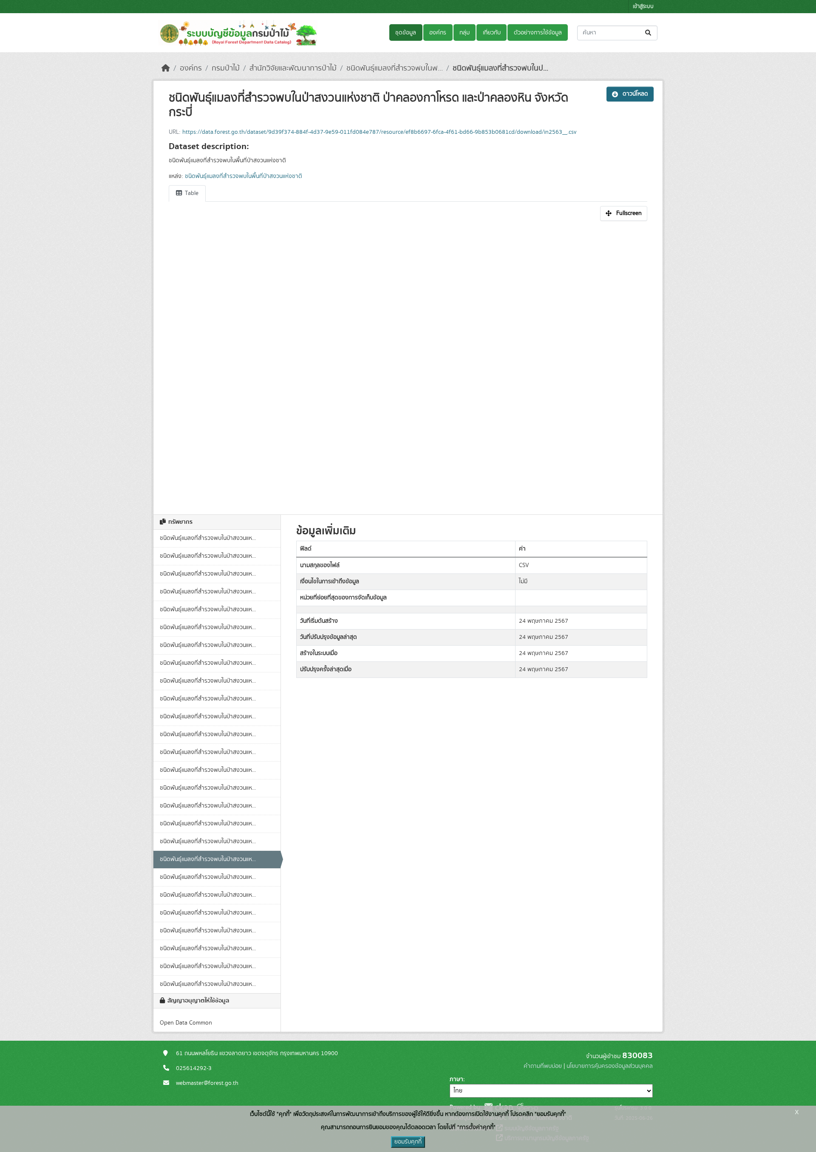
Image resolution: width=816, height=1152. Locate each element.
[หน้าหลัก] (166, 68)
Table (190, 193)
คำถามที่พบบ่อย (543, 1066)
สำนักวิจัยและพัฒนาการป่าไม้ (293, 68)
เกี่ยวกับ (492, 32)
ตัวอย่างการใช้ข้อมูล (538, 32)
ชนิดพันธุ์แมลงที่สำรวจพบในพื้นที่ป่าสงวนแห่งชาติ (243, 176)
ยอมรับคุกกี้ (408, 1142)
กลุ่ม (464, 32)
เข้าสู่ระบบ (643, 7)
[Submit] (649, 32)
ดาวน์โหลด (635, 94)
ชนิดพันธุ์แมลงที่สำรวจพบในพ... (394, 68)
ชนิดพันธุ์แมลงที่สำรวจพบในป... (500, 68)
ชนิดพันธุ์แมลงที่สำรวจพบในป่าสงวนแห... (208, 538)
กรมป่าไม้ (226, 68)
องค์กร (437, 32)
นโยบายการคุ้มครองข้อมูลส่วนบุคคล (610, 1066)
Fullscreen (629, 213)
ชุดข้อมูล (405, 32)
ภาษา (456, 1079)
